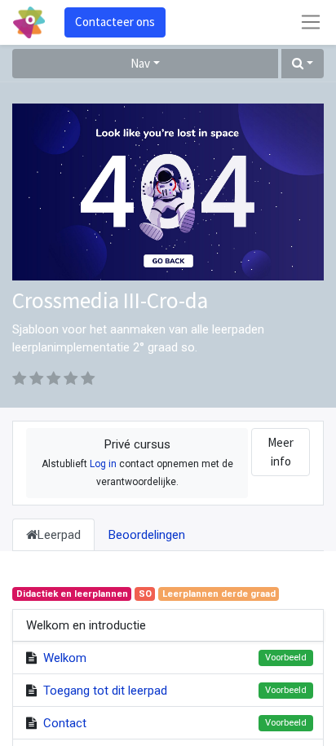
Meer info (280, 452)
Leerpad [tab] (59, 534)
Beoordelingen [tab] (146, 534)
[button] (302, 64)
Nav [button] (140, 63)
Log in (103, 464)
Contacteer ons (115, 21)
